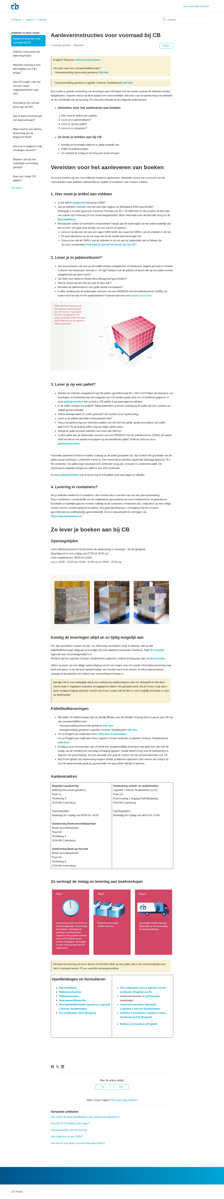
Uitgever (29, 19)
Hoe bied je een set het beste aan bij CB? (26, 104)
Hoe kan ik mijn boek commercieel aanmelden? (78, 1143)
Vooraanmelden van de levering (69, 1129)
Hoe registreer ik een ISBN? (67, 1136)
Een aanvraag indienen (196, 6)
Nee (121, 1087)
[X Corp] (57, 1066)
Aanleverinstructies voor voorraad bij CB (27, 40)
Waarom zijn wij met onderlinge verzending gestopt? (25, 163)
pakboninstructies (142, 295)
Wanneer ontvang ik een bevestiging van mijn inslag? (26, 68)
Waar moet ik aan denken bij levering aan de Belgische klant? (27, 133)
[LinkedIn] (62, 1066)
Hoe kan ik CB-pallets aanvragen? (70, 1123)
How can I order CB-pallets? (24, 178)
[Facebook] (52, 1066)
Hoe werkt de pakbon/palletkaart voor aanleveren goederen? (85, 1116)
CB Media (16, 19)
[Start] (15, 6)
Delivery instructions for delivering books (26, 53)
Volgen (166, 45)
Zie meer (16, 187)
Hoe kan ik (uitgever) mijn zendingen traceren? (27, 148)
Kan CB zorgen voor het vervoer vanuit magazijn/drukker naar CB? (26, 87)
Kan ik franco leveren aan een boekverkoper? (27, 117)
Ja (103, 1087)
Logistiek (42, 19)
